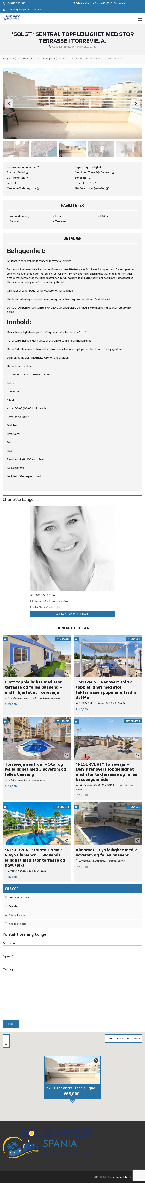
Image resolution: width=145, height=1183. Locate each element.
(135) (9, 58)
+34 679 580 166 (15, 3)
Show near (133, 1038)
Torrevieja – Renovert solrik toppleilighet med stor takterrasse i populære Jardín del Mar (106, 690)
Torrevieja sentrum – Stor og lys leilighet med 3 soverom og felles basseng (35, 769)
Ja (34, 188)
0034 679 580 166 (18, 897)
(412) (28, 58)
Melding (8, 969)
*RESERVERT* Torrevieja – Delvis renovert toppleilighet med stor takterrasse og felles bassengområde (106, 772)
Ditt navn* (9, 943)
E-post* (8, 956)
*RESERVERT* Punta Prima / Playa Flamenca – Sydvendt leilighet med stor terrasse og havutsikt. (35, 857)
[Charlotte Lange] (72, 548)
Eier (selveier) (97, 188)
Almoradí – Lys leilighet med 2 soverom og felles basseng (106, 852)
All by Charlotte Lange (72, 614)
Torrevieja (19, 177)
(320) (48, 58)
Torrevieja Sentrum (100, 172)
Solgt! (22, 172)
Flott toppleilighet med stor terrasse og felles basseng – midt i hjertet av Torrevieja (33, 687)
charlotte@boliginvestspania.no (23, 9)
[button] (136, 103)
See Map (13, 906)
